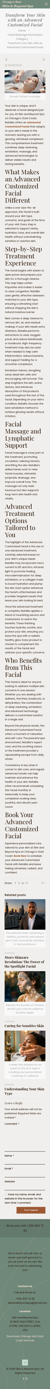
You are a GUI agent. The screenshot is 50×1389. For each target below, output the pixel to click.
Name (9, 1155)
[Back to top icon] (25, 1362)
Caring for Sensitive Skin (24, 1025)
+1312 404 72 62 (25, 1298)
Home (22, 30)
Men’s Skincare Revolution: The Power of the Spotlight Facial (24, 961)
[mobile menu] (46, 4)
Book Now (20, 856)
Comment (12, 1124)
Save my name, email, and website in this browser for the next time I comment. (24, 1198)
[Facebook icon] (23, 1378)
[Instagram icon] (26, 1378)
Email (9, 1168)
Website (10, 1181)
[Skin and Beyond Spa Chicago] (17, 4)
